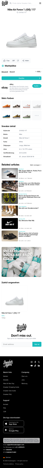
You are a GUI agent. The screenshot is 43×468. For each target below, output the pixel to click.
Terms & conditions (8, 464)
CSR (4, 411)
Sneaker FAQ (7, 394)
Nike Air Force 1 (24, 138)
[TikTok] (35, 366)
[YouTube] (32, 366)
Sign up (36, 344)
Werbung (24, 383)
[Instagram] (32, 362)
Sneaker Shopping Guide (11, 387)
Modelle (5, 380)
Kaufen (29, 78)
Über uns (24, 376)
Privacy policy (19, 464)
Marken (5, 376)
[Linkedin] (39, 366)
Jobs (23, 380)
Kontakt (5, 404)
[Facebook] (35, 362)
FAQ (4, 408)
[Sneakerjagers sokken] (21, 262)
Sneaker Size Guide (9, 391)
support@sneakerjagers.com (15, 444)
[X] (39, 362)
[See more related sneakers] (37, 115)
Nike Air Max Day (8, 383)
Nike (20, 134)
